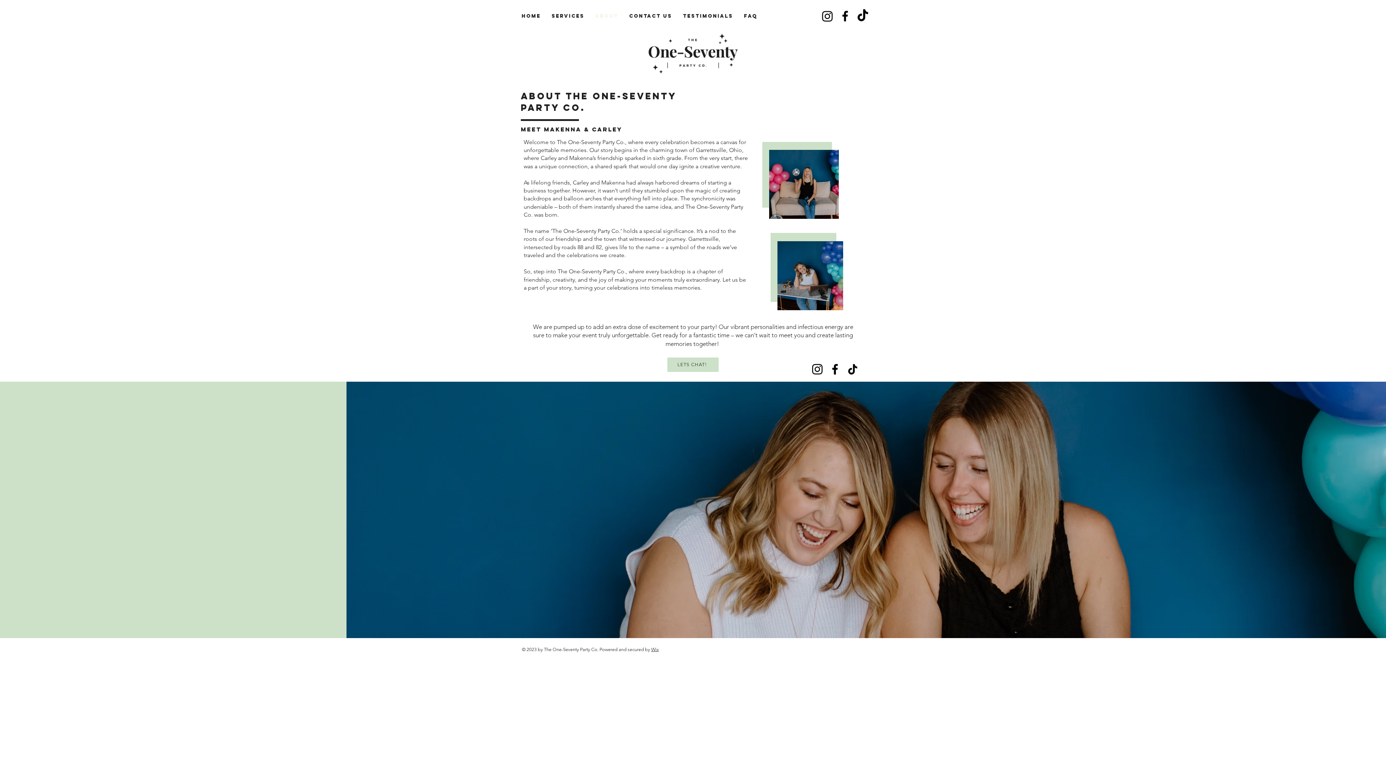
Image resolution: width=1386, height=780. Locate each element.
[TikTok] (863, 16)
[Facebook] (845, 16)
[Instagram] (827, 16)
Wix (655, 649)
